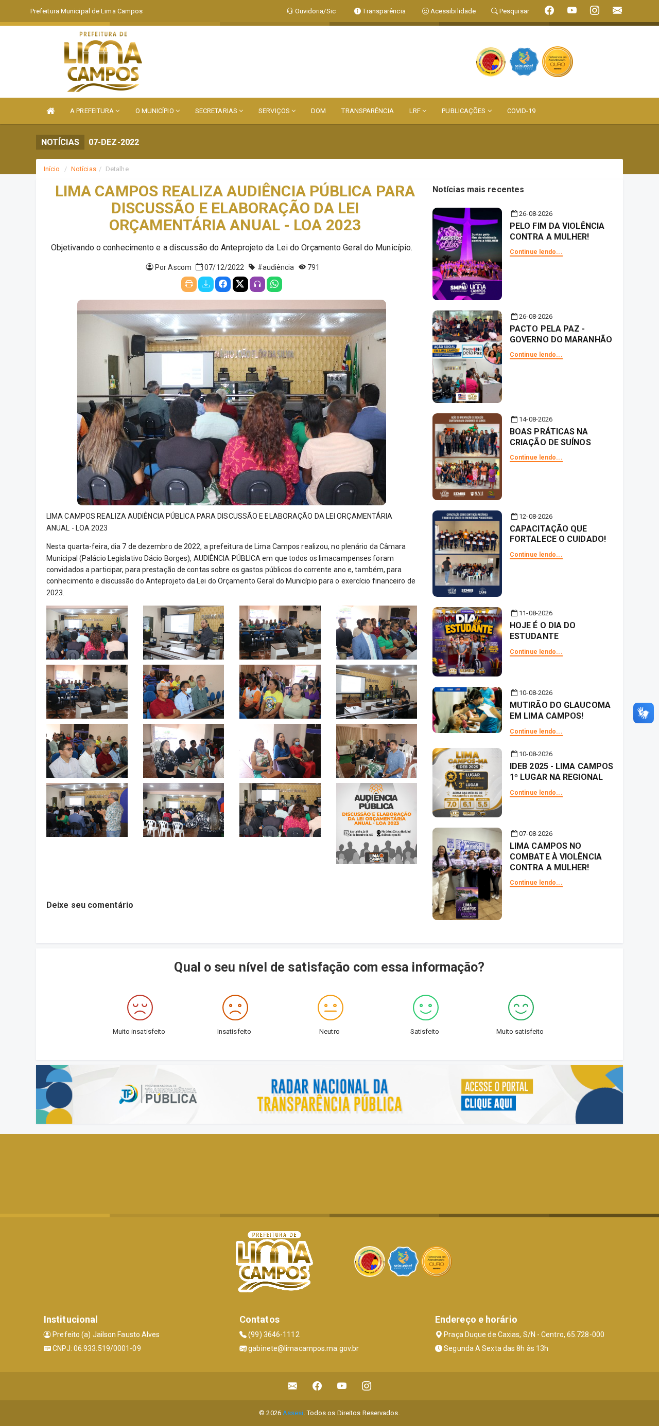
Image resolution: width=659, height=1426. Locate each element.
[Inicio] (50, 111)
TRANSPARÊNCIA (367, 111)
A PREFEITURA (92, 111)
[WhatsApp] (274, 284)
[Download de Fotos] (206, 284)
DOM (318, 111)
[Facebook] (223, 284)
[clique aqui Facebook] (317, 1386)
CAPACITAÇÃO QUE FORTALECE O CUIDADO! (558, 534)
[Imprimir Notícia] (189, 284)
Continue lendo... (536, 251)
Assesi (293, 1413)
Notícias (83, 169)
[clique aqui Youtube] (342, 1386)
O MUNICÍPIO (155, 111)
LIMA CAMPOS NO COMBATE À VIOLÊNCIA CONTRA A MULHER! (556, 856)
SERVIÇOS (274, 111)
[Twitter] (240, 284)
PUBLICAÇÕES (464, 111)
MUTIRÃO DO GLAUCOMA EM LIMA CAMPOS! (560, 710)
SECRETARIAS (217, 111)
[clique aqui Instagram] (367, 1386)
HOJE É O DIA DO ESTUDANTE (543, 630)
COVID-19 (521, 111)
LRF (415, 111)
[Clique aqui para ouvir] (257, 284)
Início (52, 169)
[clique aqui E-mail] (293, 1386)
